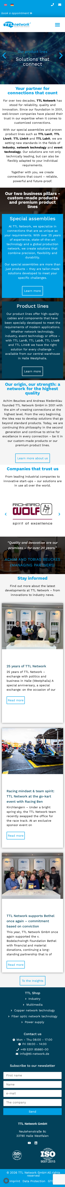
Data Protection (34, 1181)
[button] (58, 25)
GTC (51, 1181)
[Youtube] (29, 1142)
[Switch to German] (12, 4)
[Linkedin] (35, 1142)
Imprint (14, 1181)
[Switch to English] (5, 4)
